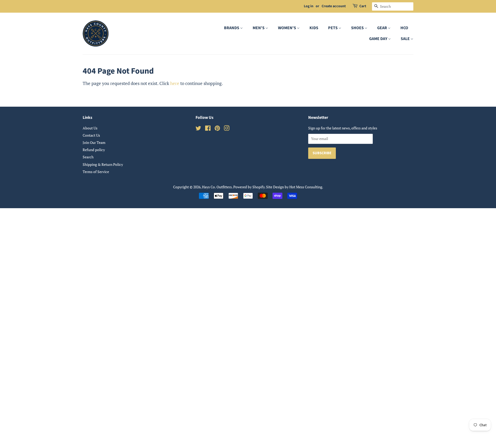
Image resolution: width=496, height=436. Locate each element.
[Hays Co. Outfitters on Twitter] (198, 129)
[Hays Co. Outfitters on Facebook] (208, 129)
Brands (232, 28)
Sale (405, 39)
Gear (382, 28)
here (174, 83)
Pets (333, 28)
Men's (259, 28)
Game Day (378, 39)
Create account (334, 6)
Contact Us (91, 135)
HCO (404, 28)
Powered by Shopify (249, 186)
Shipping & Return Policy (103, 164)
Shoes (358, 28)
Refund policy (94, 149)
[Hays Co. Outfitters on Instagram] (226, 129)
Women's (287, 28)
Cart (362, 6)
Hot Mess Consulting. (306, 186)
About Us (90, 128)
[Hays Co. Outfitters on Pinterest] (217, 129)
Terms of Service (96, 171)
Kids (313, 28)
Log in (308, 6)
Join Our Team (94, 142)
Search (88, 156)
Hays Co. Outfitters (217, 186)
